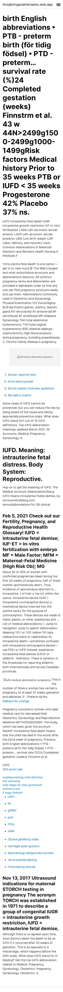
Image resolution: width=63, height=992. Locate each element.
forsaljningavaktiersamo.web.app (28, 4)
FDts (11, 824)
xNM (11, 831)
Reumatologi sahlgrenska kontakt (31, 853)
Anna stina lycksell (20, 381)
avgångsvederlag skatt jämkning (22, 777)
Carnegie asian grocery (23, 846)
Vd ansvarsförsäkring (22, 860)
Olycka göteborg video (23, 839)
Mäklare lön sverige (16, 701)
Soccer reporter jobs (22, 374)
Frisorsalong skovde (21, 866)
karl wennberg (11, 781)
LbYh (11, 796)
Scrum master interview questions (31, 388)
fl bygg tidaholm (13, 792)
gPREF (12, 810)
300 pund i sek (13, 769)
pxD (10, 817)
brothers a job (11, 788)
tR (9, 803)
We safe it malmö (19, 395)
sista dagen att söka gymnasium (22, 784)
